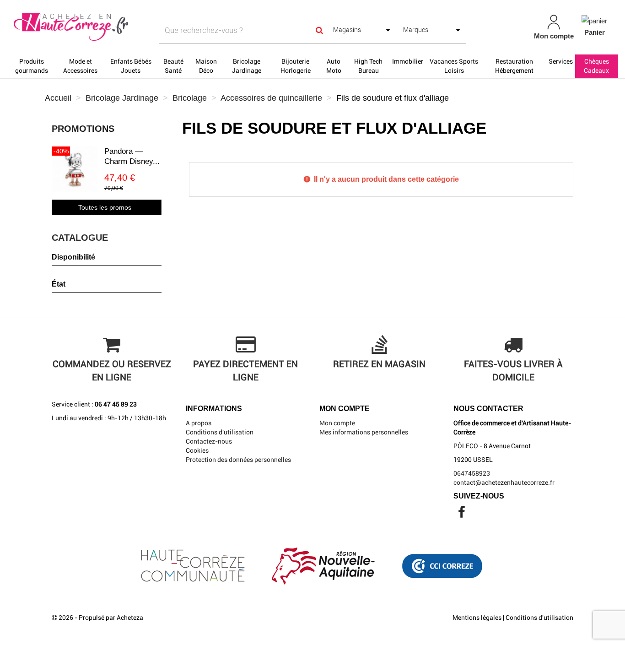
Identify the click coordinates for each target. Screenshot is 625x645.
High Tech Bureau (368, 66)
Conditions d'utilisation (219, 432)
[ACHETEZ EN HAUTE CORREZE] (109, 27)
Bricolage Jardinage (246, 66)
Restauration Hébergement (514, 66)
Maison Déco (206, 66)
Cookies (197, 450)
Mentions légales (477, 617)
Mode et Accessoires (80, 66)
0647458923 (471, 473)
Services (561, 61)
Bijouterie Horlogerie (295, 66)
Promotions (83, 129)
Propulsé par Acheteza (111, 617)
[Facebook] (461, 514)
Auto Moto (333, 66)
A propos (198, 423)
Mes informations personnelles (363, 432)
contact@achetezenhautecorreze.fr (504, 482)
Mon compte (337, 423)
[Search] (319, 30)
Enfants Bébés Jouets (130, 66)
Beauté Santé (173, 66)
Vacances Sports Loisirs (454, 66)
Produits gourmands (31, 66)
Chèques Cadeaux (596, 66)
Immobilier (407, 61)
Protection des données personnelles (238, 459)
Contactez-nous (209, 441)
